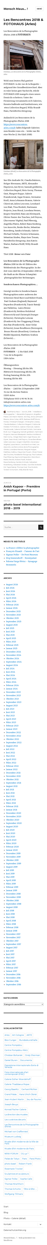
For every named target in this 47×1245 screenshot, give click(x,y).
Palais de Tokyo (12, 1159)
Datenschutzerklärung (15, 1230)
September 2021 (13, 783)
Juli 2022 (10, 749)
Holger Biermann (20, 437)
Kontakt (7, 1224)
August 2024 (12, 665)
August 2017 (11, 947)
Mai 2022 (10, 756)
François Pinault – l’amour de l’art (22, 551)
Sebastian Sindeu (20, 465)
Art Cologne (18, 1035)
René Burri (36, 457)
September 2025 (13, 621)
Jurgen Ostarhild (23, 442)
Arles (7, 1035)
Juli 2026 (10, 588)
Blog (6, 1212)
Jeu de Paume (34, 1099)
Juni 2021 (10, 793)
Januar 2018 (11, 931)
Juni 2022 (10, 752)
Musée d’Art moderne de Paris (19, 1149)
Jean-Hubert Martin (14, 1099)
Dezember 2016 (13, 974)
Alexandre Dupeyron (25, 414)
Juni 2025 (10, 631)
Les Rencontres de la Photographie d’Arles (22, 1126)
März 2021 (11, 803)
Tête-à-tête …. (30, 1189)
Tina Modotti (32, 467)
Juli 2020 (10, 830)
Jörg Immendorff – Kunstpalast (21, 558)
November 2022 (13, 736)
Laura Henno (15, 444)
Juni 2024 (10, 672)
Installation (37, 412)
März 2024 (11, 682)
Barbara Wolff (29, 419)
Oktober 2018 (12, 900)
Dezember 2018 (13, 894)
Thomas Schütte (13, 1189)
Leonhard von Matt (28, 444)
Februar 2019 (12, 887)
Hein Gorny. (8, 437)
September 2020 (14, 823)
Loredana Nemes (16, 449)
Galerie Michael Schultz (23, 429)
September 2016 (13, 984)
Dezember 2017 (13, 934)
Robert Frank (20, 459)
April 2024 (11, 678)
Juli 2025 (10, 628)
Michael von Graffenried (16, 1131)
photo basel (10, 1164)
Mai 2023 (10, 715)
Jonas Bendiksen (34, 439)
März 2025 (11, 641)
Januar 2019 (11, 890)
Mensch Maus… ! (16, 9)
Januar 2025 (11, 648)
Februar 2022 (12, 766)
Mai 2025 (10, 635)
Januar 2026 (12, 608)
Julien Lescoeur (10, 442)
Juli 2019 (10, 870)
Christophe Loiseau (32, 422)
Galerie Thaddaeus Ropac (17, 1084)
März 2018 (11, 924)
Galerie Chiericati (26, 427)
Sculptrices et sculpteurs (17, 1174)
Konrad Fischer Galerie (15, 1109)
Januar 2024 (12, 689)
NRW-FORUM (11, 1154)
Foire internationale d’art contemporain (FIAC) (16, 1073)
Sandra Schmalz (22, 462)
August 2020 (12, 826)
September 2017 (13, 944)
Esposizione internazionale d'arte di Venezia (21, 1066)
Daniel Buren (11, 1060)
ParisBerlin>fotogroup (22, 454)
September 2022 (13, 742)
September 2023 (13, 702)
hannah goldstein (27, 432)
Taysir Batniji (11, 467)
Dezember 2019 (13, 853)
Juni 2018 (10, 914)
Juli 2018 (10, 910)
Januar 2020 (12, 850)
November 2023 (13, 695)
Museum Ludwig (13, 1137)
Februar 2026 (12, 604)
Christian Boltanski (13, 1055)
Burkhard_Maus (13, 412)
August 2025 (12, 625)
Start (6, 1207)
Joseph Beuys (11, 1104)
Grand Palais (11, 1094)
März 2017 (11, 964)
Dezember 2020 (13, 813)
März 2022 (11, 762)
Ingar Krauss (32, 437)
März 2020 (11, 843)
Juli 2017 (10, 951)
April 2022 (11, 759)
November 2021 (13, 776)
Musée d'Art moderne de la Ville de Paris (21, 1143)
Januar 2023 (11, 729)
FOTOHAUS (14, 427)
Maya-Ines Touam (24, 452)
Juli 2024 (10, 668)
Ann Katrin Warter (16, 417)
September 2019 (13, 863)
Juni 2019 (10, 873)
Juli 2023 (10, 709)
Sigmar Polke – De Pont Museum (22, 554)
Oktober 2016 (12, 981)
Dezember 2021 (13, 773)
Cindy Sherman (32, 1055)
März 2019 (11, 883)
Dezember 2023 (13, 692)
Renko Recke (9, 459)
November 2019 (13, 857)
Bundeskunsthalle (28, 1040)
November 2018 (13, 897)
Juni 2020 (10, 833)
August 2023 (12, 705)
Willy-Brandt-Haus (26, 470)
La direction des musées (16, 1114)
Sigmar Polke (11, 1179)
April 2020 (11, 840)
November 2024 (13, 655)
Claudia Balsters (10, 424)
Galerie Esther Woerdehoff (18, 1079)
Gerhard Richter (29, 1089)
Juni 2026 (10, 591)
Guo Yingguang (14, 432)
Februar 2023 (12, 725)
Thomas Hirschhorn (14, 1184)
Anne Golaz (14, 419)
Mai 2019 (10, 877)
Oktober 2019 (12, 860)
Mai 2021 (10, 796)
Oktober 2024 (12, 658)
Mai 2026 (10, 594)
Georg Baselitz (12, 1089)
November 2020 (13, 816)
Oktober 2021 (12, 779)
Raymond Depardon (23, 457)
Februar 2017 (12, 967)
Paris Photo (35, 1159)
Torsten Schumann (11, 470)
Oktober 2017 (12, 941)
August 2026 (12, 584)
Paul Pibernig (9, 457)
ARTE (21, 419)
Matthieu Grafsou (10, 452)
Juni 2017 (10, 954)
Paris (24, 1159)
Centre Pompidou (13, 1045)
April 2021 (11, 799)
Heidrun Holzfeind (34, 434)
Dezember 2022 (13, 732)
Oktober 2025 (12, 618)
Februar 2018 (12, 927)
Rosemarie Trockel (14, 1169)
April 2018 (11, 920)
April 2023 (11, 719)
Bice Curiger (11, 1040)
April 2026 (11, 598)
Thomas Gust (22, 467)
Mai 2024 (10, 675)
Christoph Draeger (16, 422)
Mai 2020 (10, 836)
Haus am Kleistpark (18, 434)
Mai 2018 (10, 917)
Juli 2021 (10, 789)
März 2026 (11, 601)
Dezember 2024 (13, 652)
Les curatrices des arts (15, 1119)
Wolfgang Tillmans (14, 1194)
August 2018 (12, 907)
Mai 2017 (10, 957)
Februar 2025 (12, 645)
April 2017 (11, 961)
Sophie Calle (26, 1179)
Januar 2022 (11, 769)
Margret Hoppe (30, 449)
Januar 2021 (11, 810)
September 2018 (13, 904)
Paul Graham (37, 454)
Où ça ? (24, 1154)
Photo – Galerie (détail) (15, 1218)
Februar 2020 (12, 846)
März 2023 (11, 722)
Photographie (9, 414)
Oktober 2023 (12, 699)
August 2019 (11, 867)
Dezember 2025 (13, 611)
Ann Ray (27, 417)
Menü (39, 9)
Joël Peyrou (22, 439)
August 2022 (12, 746)
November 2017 (13, 937)
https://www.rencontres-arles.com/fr (22, 405)
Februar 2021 (12, 806)
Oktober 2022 (12, 739)
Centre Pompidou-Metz (16, 1050)
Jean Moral (13, 439)
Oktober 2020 (12, 820)
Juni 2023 (10, 712)
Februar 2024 (12, 685)
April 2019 (11, 880)
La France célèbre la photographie (22, 548)
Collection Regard (24, 424)
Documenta (26, 1060)
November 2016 (13, 978)
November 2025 (13, 615)
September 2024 (14, 662)
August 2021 (11, 786)
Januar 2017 (11, 971)
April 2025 (11, 638)
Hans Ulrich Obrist (28, 1094)
